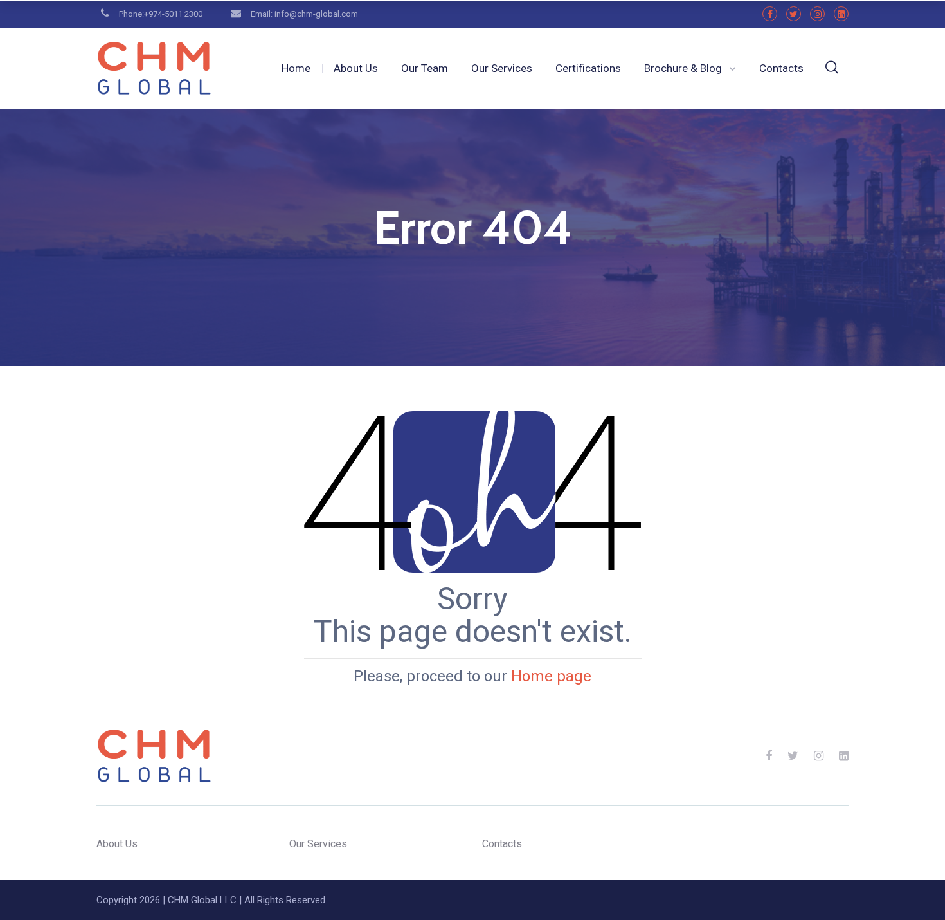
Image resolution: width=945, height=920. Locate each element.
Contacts (781, 68)
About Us (356, 68)
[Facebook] (769, 13)
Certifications (588, 68)
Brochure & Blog (683, 68)
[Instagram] (817, 13)
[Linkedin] (841, 13)
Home (296, 68)
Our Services (501, 68)
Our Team (424, 68)
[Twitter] (793, 13)
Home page (551, 676)
